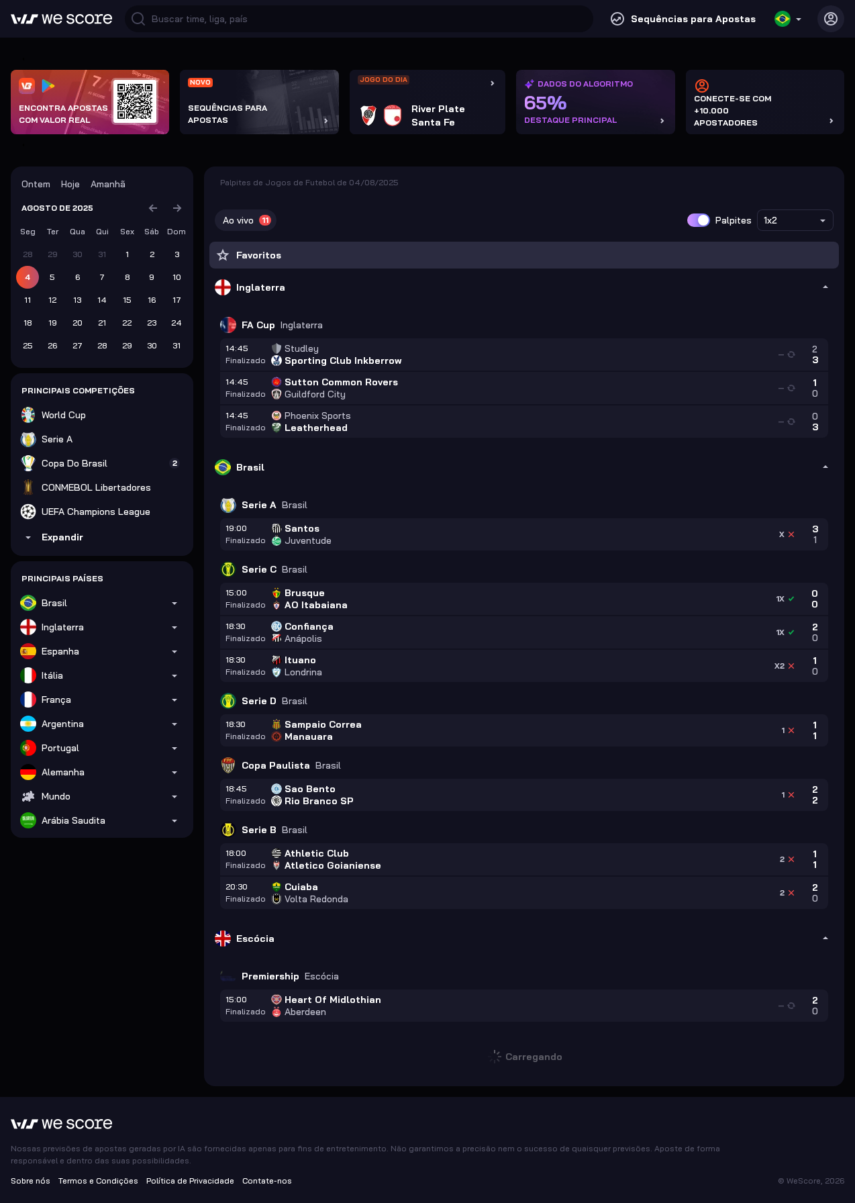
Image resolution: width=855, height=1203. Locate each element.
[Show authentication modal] (830, 18)
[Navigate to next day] (177, 208)
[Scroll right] (21, 145)
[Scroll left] (21, 59)
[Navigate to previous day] (153, 208)
